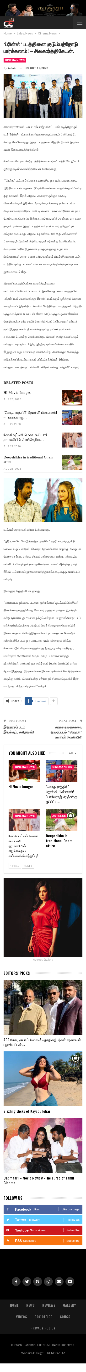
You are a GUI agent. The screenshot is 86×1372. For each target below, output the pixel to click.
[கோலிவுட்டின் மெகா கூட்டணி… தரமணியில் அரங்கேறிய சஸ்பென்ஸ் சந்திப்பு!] (72, 440)
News (30, 1305)
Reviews (48, 1305)
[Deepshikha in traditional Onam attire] (72, 462)
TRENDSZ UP (55, 1353)
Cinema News (15, 60)
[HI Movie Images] (72, 397)
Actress (59, 816)
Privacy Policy (43, 1327)
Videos (21, 1316)
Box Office (43, 1316)
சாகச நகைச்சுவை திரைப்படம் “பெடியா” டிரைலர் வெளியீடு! (66, 732)
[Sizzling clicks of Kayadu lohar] (43, 1078)
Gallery (69, 1305)
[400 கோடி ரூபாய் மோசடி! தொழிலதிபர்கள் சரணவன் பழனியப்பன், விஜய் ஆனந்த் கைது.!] (43, 1007)
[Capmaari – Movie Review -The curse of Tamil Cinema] (43, 1145)
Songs (65, 1316)
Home (14, 1305)
